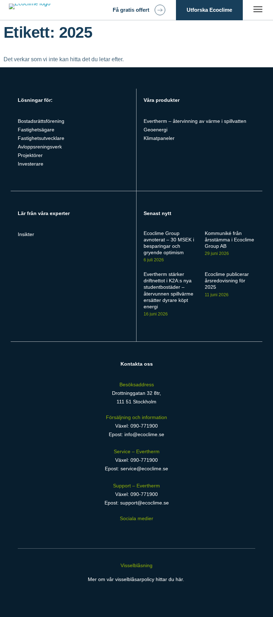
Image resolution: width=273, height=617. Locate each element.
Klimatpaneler (159, 138)
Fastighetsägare (36, 129)
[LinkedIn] (129, 531)
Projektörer (30, 155)
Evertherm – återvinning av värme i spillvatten (195, 121)
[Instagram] (145, 531)
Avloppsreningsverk (40, 147)
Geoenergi (155, 129)
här (179, 579)
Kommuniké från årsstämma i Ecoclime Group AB (229, 239)
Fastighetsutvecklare (41, 138)
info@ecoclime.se (144, 434)
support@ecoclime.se (144, 503)
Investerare (30, 164)
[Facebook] (114, 531)
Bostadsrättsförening (41, 121)
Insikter (26, 234)
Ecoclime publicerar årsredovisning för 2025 (227, 280)
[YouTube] (159, 531)
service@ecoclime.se (144, 468)
